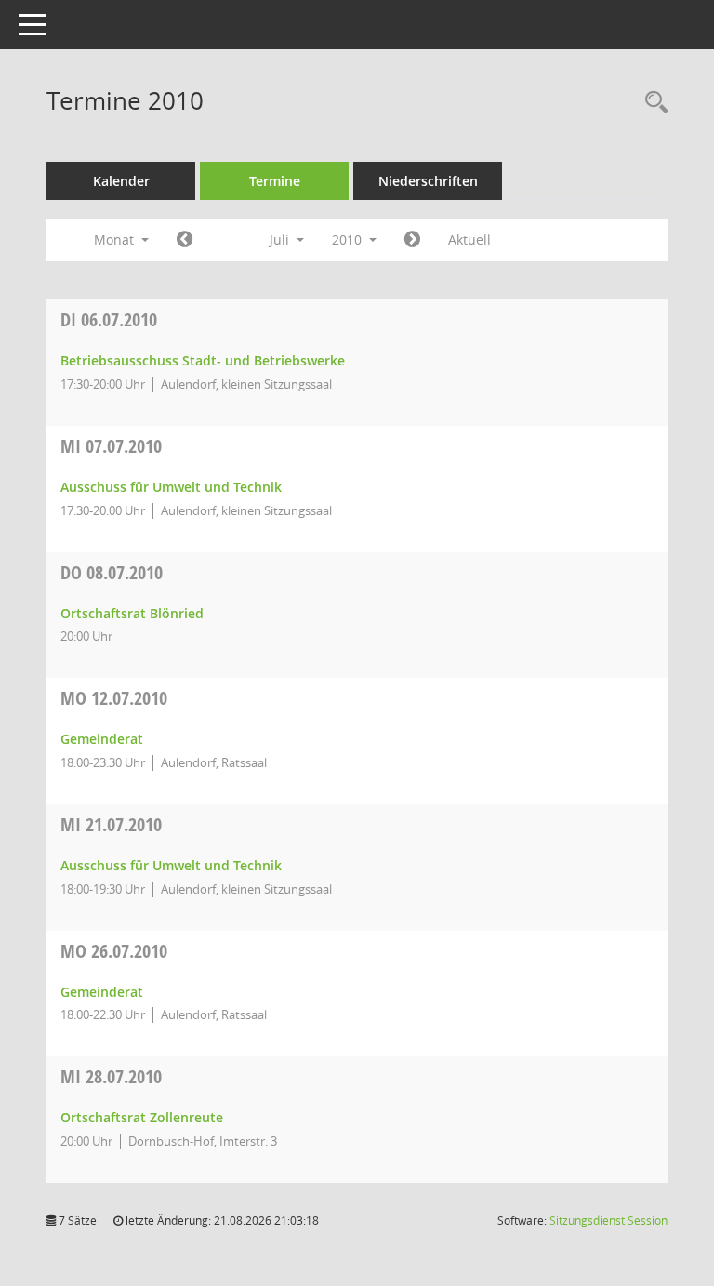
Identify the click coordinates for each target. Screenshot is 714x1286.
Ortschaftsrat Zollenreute (141, 1117)
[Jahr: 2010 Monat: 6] (184, 240)
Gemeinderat (101, 739)
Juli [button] (281, 239)
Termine (274, 181)
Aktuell (469, 239)
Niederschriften (428, 181)
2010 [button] (348, 239)
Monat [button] (116, 239)
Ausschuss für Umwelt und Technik (171, 487)
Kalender (121, 181)
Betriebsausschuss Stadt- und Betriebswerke (202, 360)
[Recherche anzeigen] (652, 102)
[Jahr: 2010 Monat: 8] (412, 240)
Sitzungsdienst (608, 1220)
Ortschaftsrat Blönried (132, 613)
